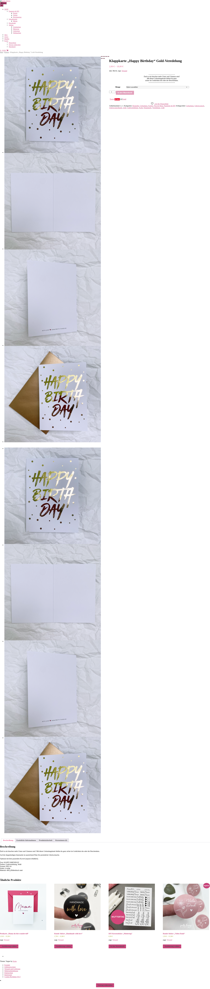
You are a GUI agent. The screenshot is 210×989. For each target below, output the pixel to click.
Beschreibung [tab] (8, 840)
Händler (6, 39)
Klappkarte (147, 108)
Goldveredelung (132, 108)
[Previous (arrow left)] (102, 58)
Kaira (15, 961)
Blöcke (15, 21)
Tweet (112, 99)
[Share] (104, 56)
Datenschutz (8, 973)
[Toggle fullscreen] (106, 56)
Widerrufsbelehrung (11, 971)
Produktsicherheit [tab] (45, 840)
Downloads (12, 23)
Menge (117, 87)
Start (1, 52)
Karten (15, 13)
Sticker (15, 15)
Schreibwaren (13, 19)
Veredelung (156, 108)
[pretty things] (5, 1)
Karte (141, 108)
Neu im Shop (158, 106)
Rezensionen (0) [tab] (61, 840)
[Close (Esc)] (102, 56)
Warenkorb (12, 47)
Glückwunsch (199, 106)
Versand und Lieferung (12, 969)
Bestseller (135, 106)
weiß (162, 108)
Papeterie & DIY (14, 11)
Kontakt (7, 965)
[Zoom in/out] (108, 56)
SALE (6, 37)
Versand (124, 71)
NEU (6, 35)
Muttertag (16, 29)
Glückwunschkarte (115, 108)
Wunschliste (12, 43)
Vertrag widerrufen (14, 45)
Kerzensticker (17, 17)
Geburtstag (16, 31)
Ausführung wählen (9, 946)
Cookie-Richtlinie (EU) (12, 977)
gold (124, 108)
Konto (6, 41)
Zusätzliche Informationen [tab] (26, 840)
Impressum (8, 975)
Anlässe (11, 25)
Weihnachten (17, 33)
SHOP (6, 9)
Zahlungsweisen (10, 967)
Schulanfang (17, 27)
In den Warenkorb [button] (117, 946)
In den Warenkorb (125, 93)
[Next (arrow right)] (104, 58)
